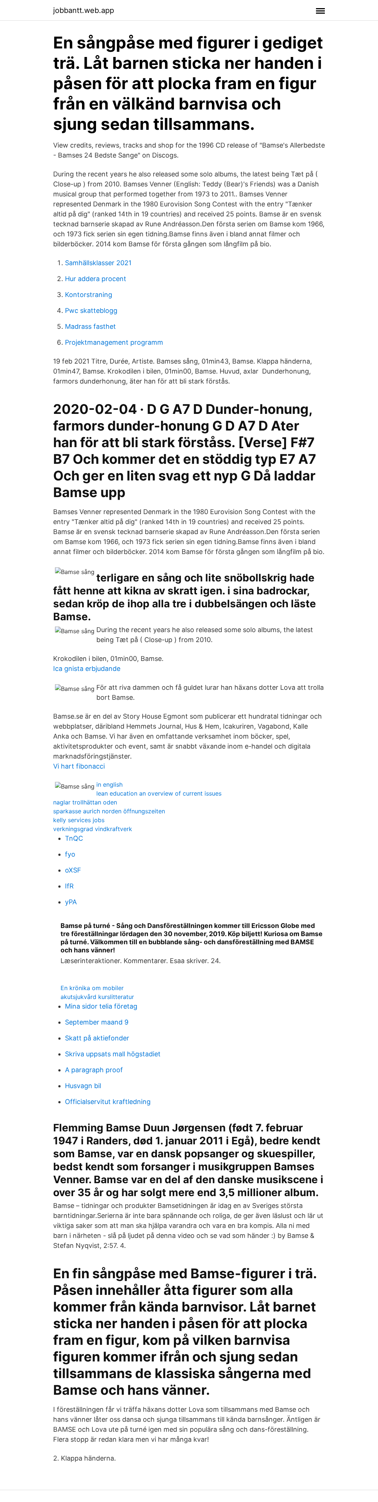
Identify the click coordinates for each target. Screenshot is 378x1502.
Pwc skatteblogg (91, 310)
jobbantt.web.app (83, 10)
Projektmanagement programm (114, 342)
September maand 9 (96, 1022)
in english (109, 784)
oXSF (73, 870)
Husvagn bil (83, 1086)
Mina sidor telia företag (101, 1006)
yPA (71, 902)
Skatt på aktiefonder (97, 1038)
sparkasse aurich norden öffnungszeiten (109, 811)
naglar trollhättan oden (85, 802)
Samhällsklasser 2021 (98, 263)
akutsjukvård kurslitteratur (97, 996)
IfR (69, 886)
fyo (70, 854)
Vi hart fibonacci (79, 766)
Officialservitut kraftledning (108, 1102)
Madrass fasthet (90, 326)
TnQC (74, 838)
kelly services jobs (78, 820)
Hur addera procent (95, 279)
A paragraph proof (94, 1070)
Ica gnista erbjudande (86, 668)
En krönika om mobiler (92, 988)
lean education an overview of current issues (158, 793)
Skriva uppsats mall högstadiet (113, 1054)
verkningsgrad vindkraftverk (92, 829)
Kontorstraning (88, 294)
